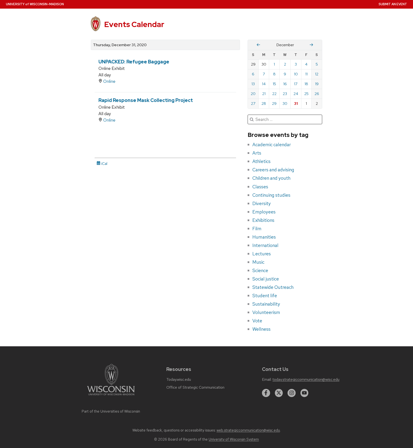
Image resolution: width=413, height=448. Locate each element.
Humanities (264, 237)
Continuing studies (271, 195)
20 (253, 93)
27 (253, 103)
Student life (264, 295)
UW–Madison (35, 4)
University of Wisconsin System (234, 439)
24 (295, 93)
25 (306, 93)
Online (109, 81)
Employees (264, 212)
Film (256, 228)
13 (253, 83)
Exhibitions (263, 220)
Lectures (261, 254)
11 (306, 74)
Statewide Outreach (272, 287)
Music (258, 262)
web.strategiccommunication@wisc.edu (248, 430)
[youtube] (304, 393)
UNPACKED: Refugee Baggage (133, 62)
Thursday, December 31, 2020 (120, 45)
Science (260, 270)
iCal (103, 163)
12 (316, 74)
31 (296, 103)
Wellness (261, 329)
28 (263, 103)
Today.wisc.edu (178, 379)
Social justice (265, 279)
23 (285, 93)
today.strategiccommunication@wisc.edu (305, 379)
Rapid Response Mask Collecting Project (145, 100)
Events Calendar (134, 24)
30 (285, 103)
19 (317, 83)
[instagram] (292, 393)
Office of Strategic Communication (195, 387)
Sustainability (266, 304)
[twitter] (279, 393)
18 (306, 83)
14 (264, 83)
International (265, 245)
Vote (257, 321)
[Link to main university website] (111, 396)
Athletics (261, 161)
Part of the (111, 411)
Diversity (261, 203)
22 (274, 93)
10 (296, 74)
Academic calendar (271, 144)
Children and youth (271, 178)
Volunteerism (266, 312)
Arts (256, 153)
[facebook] (266, 393)
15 (274, 83)
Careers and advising (273, 170)
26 (317, 93)
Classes (260, 187)
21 (264, 93)
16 (285, 83)
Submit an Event (393, 4)
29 (274, 103)
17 (296, 83)
